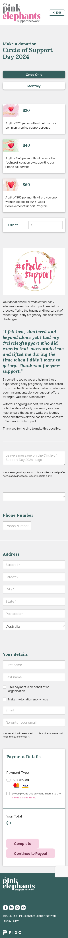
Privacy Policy (10, 921)
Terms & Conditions (23, 797)
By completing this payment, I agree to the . (36, 795)
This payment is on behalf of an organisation (28, 689)
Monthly (34, 86)
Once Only (34, 74)
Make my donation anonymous (28, 699)
